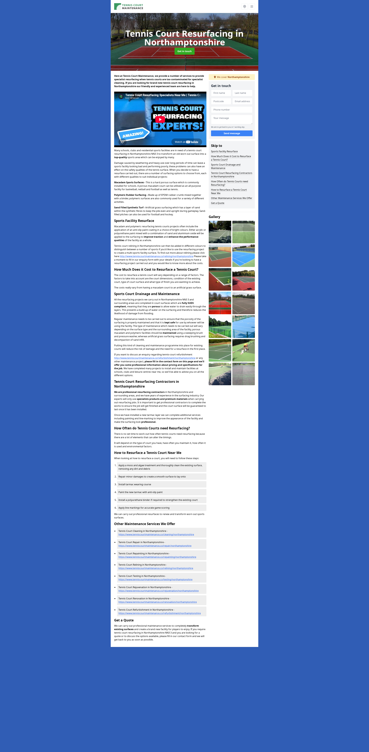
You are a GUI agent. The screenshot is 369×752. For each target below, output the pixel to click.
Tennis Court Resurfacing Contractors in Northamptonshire (231, 174)
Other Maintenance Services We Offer (231, 198)
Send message (232, 133)
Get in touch (184, 51)
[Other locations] (245, 6)
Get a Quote (217, 203)
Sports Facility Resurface (224, 151)
